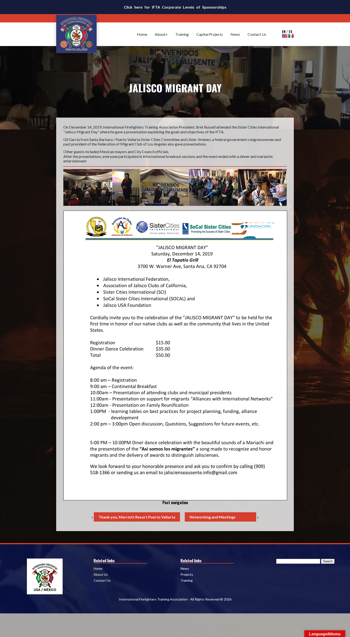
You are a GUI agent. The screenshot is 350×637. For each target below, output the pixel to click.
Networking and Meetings (212, 517)
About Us (101, 574)
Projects (186, 574)
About (160, 34)
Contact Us (257, 34)
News (235, 34)
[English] (285, 36)
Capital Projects (209, 34)
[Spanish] (291, 36)
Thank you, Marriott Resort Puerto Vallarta (137, 517)
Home (142, 34)
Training (182, 34)
